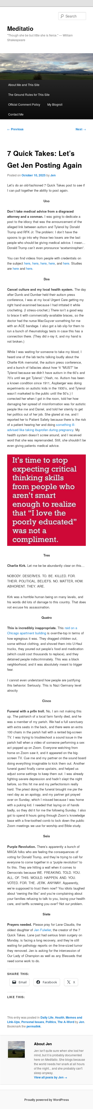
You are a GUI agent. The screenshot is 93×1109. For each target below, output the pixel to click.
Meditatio (20, 28)
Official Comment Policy (24, 104)
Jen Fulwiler (42, 929)
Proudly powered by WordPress (46, 1099)
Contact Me (16, 114)
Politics (51, 1022)
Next (81, 129)
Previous (15, 129)
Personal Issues (32, 1022)
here (27, 263)
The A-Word (66, 1022)
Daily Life (47, 1017)
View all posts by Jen (50, 1077)
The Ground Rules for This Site (29, 94)
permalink (34, 1026)
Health (59, 1017)
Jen (53, 175)
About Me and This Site (23, 85)
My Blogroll (54, 104)
